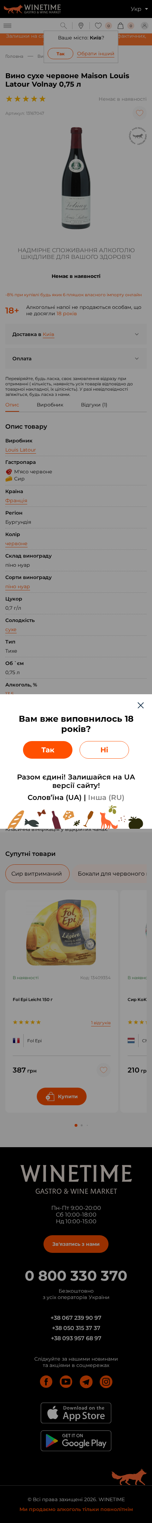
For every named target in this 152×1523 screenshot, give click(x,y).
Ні (104, 750)
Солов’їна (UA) (55, 797)
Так (47, 750)
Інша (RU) (106, 797)
